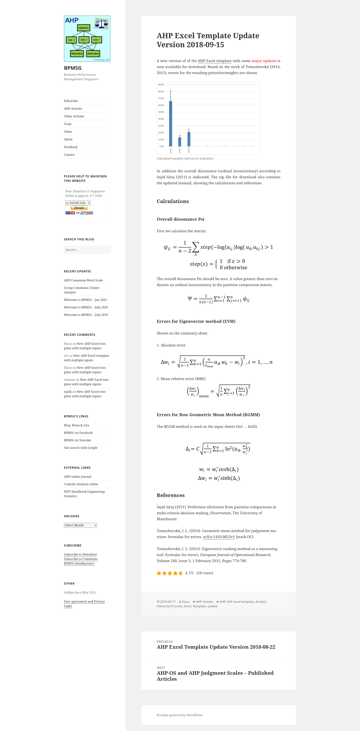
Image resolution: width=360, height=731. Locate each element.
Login (68, 606)
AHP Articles (73, 108)
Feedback (70, 147)
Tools (67, 124)
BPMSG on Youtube (77, 440)
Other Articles (74, 116)
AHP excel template (240, 602)
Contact (69, 155)
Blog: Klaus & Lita (76, 425)
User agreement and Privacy (84, 601)
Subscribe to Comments (81, 559)
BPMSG (73, 67)
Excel (187, 606)
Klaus (186, 602)
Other (68, 132)
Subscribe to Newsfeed (80, 554)
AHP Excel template (215, 60)
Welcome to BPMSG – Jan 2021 (85, 300)
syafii (68, 392)
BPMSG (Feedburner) (79, 563)
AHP (222, 602)
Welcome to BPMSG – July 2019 (86, 315)
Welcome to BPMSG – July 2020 (86, 307)
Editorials (71, 101)
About (68, 139)
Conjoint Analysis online (81, 484)
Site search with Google (81, 448)
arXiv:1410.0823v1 (219, 536)
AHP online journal (77, 477)
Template (199, 606)
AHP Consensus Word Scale (83, 280)
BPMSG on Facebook (78, 433)
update (212, 606)
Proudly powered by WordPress (180, 715)
